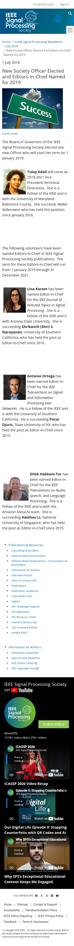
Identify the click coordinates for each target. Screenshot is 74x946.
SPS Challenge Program (25, 606)
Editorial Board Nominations (28, 555)
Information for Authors (25, 570)
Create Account (43, 4)
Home (6, 42)
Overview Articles (21, 575)
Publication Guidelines (25, 591)
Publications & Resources (26, 545)
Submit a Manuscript (24, 622)
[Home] (22, 13)
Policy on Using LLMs (23, 580)
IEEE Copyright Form (23, 668)
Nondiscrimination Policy (41, 910)
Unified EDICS (19, 632)
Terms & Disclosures (35, 922)
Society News (10, 133)
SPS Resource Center (23, 617)
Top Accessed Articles (24, 627)
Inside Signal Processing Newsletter (38, 42)
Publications (18, 585)
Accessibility (12, 910)
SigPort (15, 601)
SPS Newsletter (20, 611)
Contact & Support (45, 904)
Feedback (10, 922)
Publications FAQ (21, 596)
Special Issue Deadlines (25, 658)
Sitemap (22, 904)
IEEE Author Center (22, 663)
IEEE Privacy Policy (51, 916)
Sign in (64, 4)
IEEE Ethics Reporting (18, 916)
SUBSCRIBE (52, 724)
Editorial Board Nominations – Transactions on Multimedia (39, 562)
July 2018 (12, 46)
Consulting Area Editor (25, 550)
